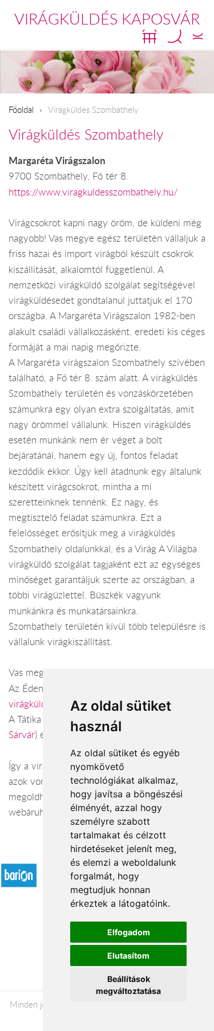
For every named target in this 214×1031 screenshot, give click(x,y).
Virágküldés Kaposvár (107, 19)
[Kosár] (149, 36)
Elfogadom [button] (128, 932)
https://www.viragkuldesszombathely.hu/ (93, 192)
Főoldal (21, 109)
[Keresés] (174, 36)
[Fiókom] (198, 36)
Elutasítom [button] (128, 955)
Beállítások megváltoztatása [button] (128, 985)
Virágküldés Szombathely (86, 134)
